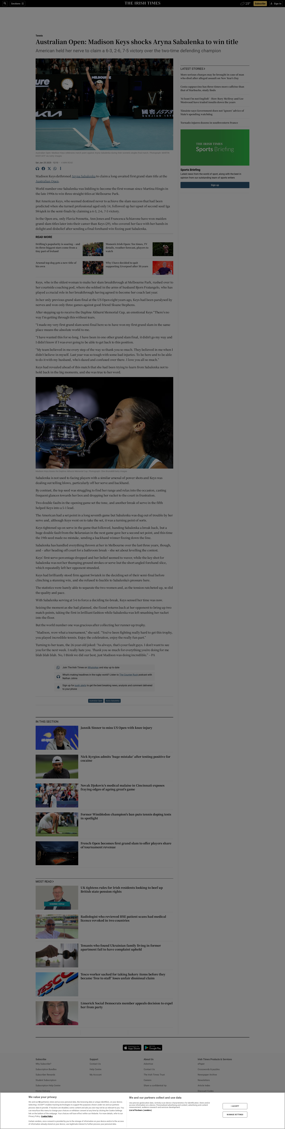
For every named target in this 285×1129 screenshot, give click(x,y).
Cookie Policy (47, 1116)
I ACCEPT (235, 1106)
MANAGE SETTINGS (235, 1114)
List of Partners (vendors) (140, 1110)
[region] (142, 1110)
